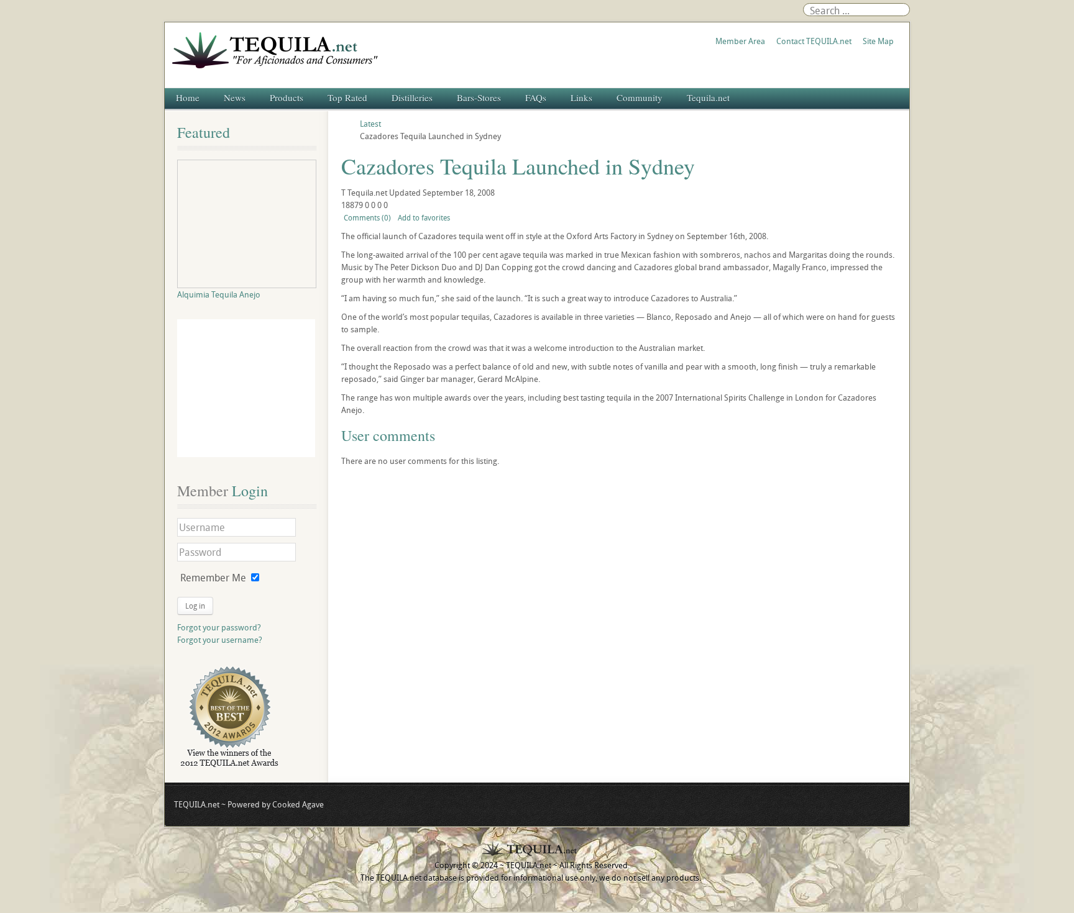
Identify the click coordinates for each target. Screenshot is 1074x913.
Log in (195, 606)
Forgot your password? (219, 627)
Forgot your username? (219, 639)
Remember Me (213, 577)
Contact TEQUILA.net (813, 41)
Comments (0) (367, 217)
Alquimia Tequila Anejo (218, 294)
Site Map (878, 41)
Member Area (740, 41)
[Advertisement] (246, 388)
